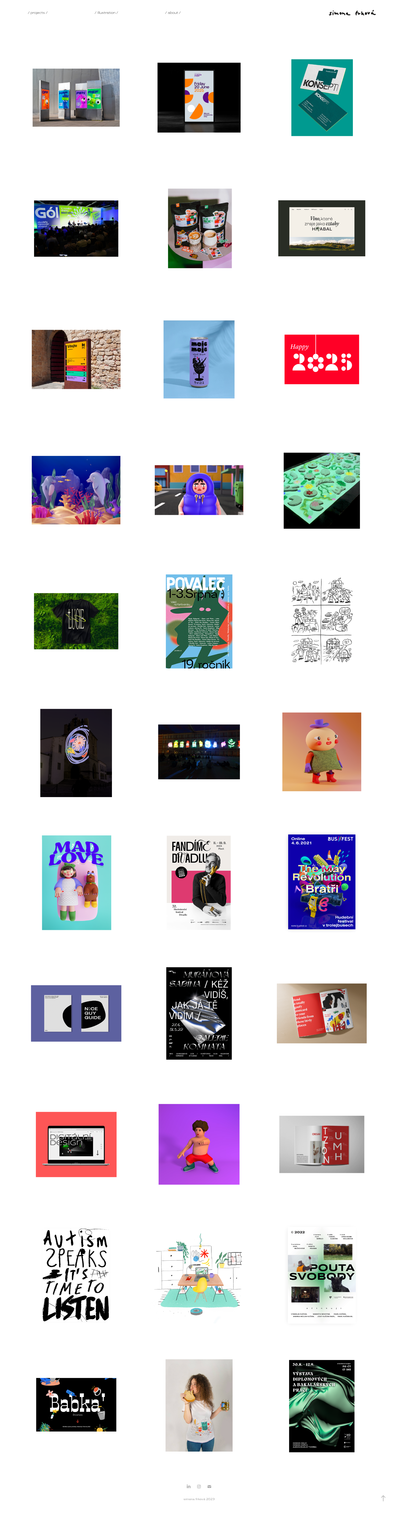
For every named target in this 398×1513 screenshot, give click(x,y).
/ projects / (38, 12)
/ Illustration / (106, 12)
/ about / (173, 12)
